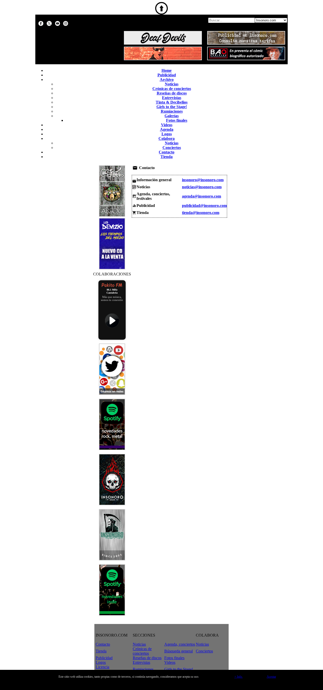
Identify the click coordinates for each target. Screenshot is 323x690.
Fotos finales (176, 120)
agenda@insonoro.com (201, 196)
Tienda (166, 156)
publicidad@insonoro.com (204, 205)
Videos (166, 125)
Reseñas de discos (172, 93)
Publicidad (166, 75)
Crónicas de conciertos (171, 88)
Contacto (166, 152)
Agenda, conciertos (179, 644)
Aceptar (271, 676)
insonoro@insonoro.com (203, 180)
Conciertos (172, 147)
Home (167, 70)
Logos (167, 134)
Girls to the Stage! (171, 107)
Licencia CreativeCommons (110, 669)
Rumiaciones (172, 111)
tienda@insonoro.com (200, 212)
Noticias (171, 84)
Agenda (166, 129)
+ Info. (238, 676)
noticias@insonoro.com (202, 187)
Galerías (172, 116)
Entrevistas (171, 98)
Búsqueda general (178, 651)
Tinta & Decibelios (171, 102)
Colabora (166, 138)
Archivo (167, 79)
